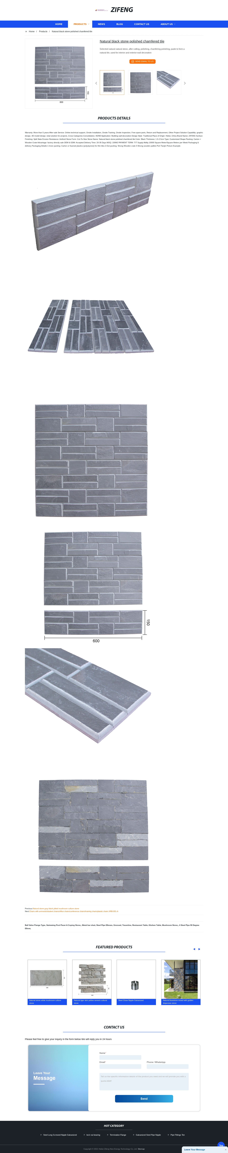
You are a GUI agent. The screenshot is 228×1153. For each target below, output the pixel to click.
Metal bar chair (88, 925)
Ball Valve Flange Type (35, 925)
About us (167, 24)
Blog (119, 24)
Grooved (117, 925)
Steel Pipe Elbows (104, 925)
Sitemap (141, 1149)
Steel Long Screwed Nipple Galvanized (60, 1135)
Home (58, 24)
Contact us (141, 24)
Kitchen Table (155, 925)
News (101, 24)
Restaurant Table (140, 925)
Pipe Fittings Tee (178, 1135)
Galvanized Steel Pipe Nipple (148, 1135)
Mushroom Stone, (170, 925)
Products (80, 24)
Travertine (126, 925)
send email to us (144, 61)
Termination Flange (118, 1135)
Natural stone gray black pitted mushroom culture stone (56, 908)
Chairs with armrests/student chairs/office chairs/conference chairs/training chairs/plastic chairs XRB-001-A (73, 911)
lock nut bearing (93, 1135)
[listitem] (114, 82)
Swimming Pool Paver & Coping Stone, (63, 925)
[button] (96, 83)
